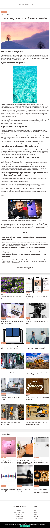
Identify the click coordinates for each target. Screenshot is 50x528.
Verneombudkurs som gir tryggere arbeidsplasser (10, 423)
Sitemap (35, 518)
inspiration (3, 292)
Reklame (35, 510)
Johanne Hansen (16, 14)
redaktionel (4, 12)
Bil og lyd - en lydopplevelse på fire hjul (8, 490)
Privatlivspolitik (27, 526)
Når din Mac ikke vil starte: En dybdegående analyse (41, 461)
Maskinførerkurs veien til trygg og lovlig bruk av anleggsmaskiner (36, 373)
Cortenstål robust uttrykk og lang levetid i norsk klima (37, 398)
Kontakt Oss (35, 516)
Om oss (35, 512)
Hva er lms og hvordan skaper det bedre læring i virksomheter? (12, 322)
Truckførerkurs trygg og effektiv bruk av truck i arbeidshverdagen (12, 373)
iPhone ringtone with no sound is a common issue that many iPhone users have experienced (41, 491)
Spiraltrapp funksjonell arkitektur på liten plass (37, 322)
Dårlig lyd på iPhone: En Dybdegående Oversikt (23, 490)
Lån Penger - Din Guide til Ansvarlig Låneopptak (8, 461)
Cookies (35, 514)
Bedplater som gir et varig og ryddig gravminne (11, 297)
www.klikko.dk (20, 518)
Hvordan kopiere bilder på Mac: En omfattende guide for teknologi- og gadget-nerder (24, 462)
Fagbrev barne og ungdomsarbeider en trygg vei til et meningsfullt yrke (11, 347)
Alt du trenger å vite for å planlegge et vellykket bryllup (36, 297)
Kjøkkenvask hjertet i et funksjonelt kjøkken (10, 398)
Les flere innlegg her (25, 268)
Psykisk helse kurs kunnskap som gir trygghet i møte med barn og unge (35, 347)
